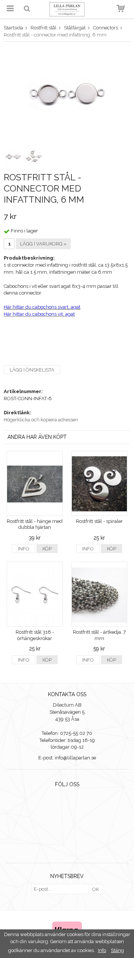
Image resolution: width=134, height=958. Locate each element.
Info (23, 549)
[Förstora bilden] (67, 95)
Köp (47, 549)
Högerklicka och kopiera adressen (41, 419)
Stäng (117, 950)
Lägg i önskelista (32, 370)
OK (95, 889)
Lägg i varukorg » (43, 244)
